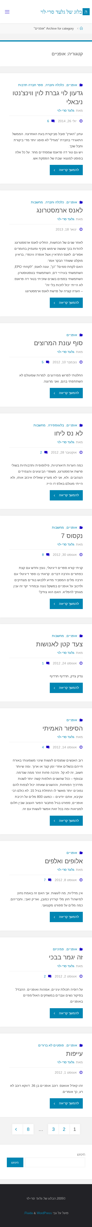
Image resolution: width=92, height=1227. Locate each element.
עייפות (74, 1053)
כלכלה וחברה (55, 85)
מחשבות (37, 202)
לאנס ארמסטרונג (60, 210)
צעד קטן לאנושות (59, 644)
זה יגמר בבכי (66, 957)
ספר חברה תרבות (30, 85)
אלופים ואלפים (64, 861)
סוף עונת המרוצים (58, 343)
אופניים (72, 85)
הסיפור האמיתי (62, 728)
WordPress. (38, 1213)
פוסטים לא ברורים (51, 1045)
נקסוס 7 (72, 535)
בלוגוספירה (56, 425)
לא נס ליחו (68, 433)
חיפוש (81, 1154)
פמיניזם (58, 949)
